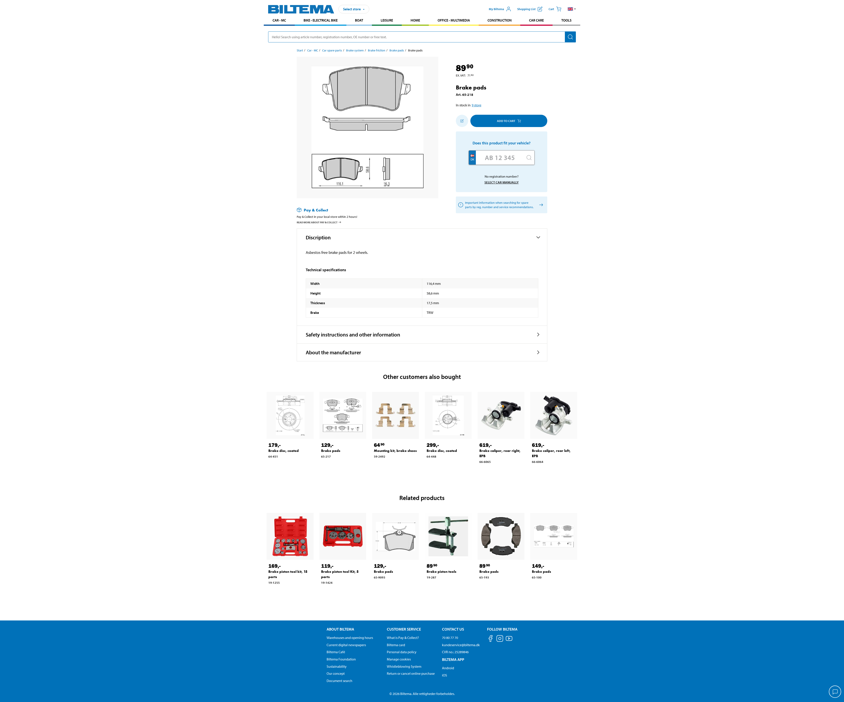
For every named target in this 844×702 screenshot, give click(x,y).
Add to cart (506, 121)
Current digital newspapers (346, 645)
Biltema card (396, 645)
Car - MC (279, 20)
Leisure (387, 20)
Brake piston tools (441, 571)
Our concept (336, 673)
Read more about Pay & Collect (317, 222)
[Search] (570, 36)
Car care (536, 20)
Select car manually (501, 182)
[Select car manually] (540, 205)
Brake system (355, 50)
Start (300, 50)
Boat (359, 20)
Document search (339, 680)
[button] (572, 9)
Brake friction (376, 50)
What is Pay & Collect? (403, 637)
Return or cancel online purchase (411, 673)
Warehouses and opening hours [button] (350, 637)
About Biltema (340, 629)
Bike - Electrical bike (321, 20)
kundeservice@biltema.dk (461, 645)
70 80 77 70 (450, 637)
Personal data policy (402, 652)
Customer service (404, 629)
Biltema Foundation (341, 659)
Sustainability (337, 666)
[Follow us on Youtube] (509, 640)
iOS (444, 675)
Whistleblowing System (404, 666)
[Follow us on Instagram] (499, 639)
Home (415, 20)
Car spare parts (332, 50)
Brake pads (396, 50)
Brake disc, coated (283, 450)
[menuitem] (279, 21)
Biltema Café (336, 652)
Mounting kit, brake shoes (395, 450)
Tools (566, 20)
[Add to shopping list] (462, 121)
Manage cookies (399, 659)
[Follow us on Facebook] (490, 639)
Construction (499, 20)
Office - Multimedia (454, 20)
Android (448, 668)
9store (476, 105)
